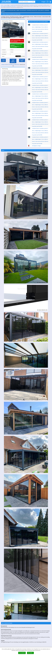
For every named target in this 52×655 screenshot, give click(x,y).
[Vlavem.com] (6, 1)
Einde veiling (4, 40)
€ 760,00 (11, 49)
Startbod (4, 49)
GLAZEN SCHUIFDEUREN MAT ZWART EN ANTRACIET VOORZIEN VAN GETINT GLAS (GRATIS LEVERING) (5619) (30, 5)
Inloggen (43, 1)
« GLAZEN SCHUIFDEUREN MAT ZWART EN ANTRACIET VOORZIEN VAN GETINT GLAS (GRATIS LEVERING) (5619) (25, 11)
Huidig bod (4, 52)
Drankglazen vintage (36, 145)
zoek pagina (16, 46)
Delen (3, 56)
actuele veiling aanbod (16, 45)
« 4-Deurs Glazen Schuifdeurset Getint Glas (11, 14)
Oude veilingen (7, 5)
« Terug (13, 60)
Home (2, 5)
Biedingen (4, 54)
